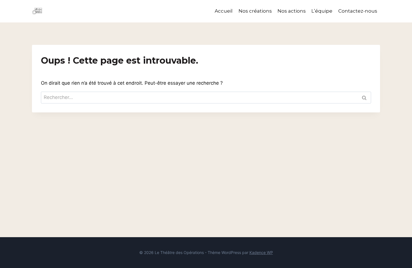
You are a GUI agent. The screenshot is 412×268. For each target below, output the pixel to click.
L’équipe (321, 11)
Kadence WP (261, 252)
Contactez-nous (357, 11)
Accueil (224, 11)
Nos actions (291, 11)
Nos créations (255, 11)
